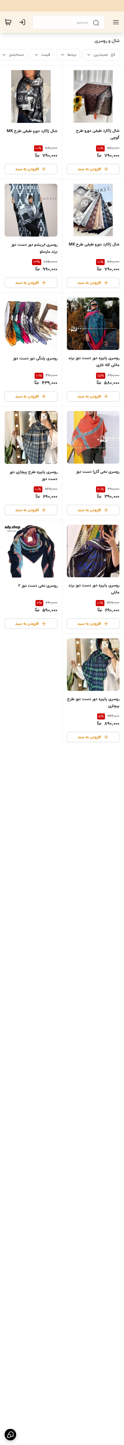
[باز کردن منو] (114, 22)
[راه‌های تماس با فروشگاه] (10, 1434)
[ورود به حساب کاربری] (23, 22)
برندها (71, 55)
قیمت (45, 55)
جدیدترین (101, 55)
